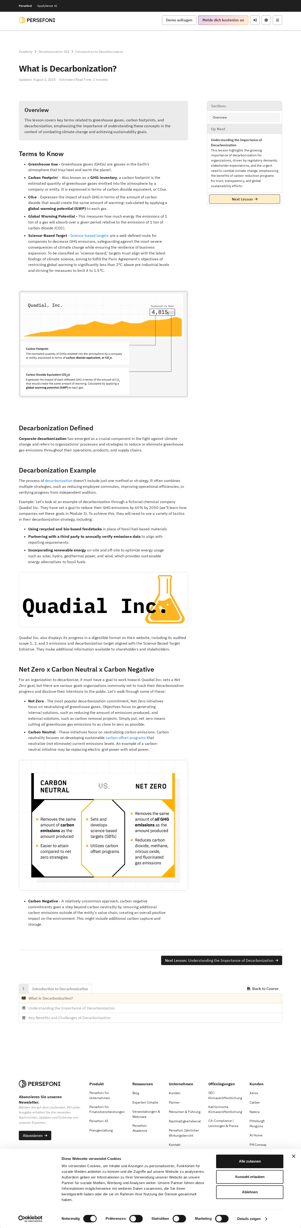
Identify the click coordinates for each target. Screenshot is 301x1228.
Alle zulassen (250, 1161)
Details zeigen (249, 1219)
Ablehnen (250, 1192)
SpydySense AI (47, 6)
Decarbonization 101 (54, 52)
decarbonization (58, 480)
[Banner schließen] (293, 1156)
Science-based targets (89, 235)
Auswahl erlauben (250, 1177)
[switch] (136, 1218)
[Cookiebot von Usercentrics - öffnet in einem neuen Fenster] (30, 1218)
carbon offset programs (126, 737)
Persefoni (25, 6)
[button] (179, 20)
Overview (220, 117)
